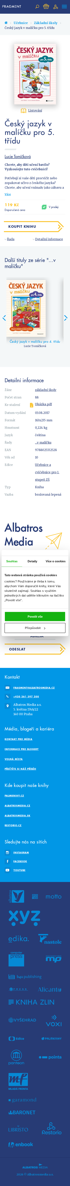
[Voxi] (53, 1020)
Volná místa (14, 759)
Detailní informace (49, 239)
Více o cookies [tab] (56, 561)
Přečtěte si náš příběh (20, 769)
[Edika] (19, 939)
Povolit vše (35, 616)
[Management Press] (53, 959)
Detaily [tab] (32, 561)
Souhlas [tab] (12, 561)
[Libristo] (18, 1128)
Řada (10, 239)
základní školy (45, 390)
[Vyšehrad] (22, 1020)
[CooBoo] (35, 896)
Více (8, 194)
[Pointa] (50, 1057)
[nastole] (50, 939)
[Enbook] (21, 1144)
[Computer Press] (16, 959)
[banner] (11, 6)
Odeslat (17, 649)
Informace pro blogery (22, 749)
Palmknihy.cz (14, 795)
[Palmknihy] (52, 1039)
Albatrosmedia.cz (17, 805)
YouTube (19, 870)
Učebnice (21, 23)
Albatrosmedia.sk (17, 815)
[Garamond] (22, 1100)
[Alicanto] (49, 989)
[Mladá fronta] (18, 1081)
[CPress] (18, 989)
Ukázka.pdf (43, 404)
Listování (35, 110)
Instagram (21, 852)
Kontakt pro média (18, 739)
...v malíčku (43, 442)
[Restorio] (51, 1128)
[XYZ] (24, 918)
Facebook (20, 861)
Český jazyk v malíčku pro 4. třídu (35, 341)
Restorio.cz (13, 825)
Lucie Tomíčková (18, 156)
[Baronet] (22, 1112)
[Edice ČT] (16, 1039)
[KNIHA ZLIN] (31, 1002)
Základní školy (45, 23)
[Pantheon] (16, 1057)
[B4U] (25, 976)
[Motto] (53, 896)
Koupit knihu (22, 226)
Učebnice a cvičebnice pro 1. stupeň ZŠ (47, 472)
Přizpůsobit (33, 628)
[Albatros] (16, 896)
